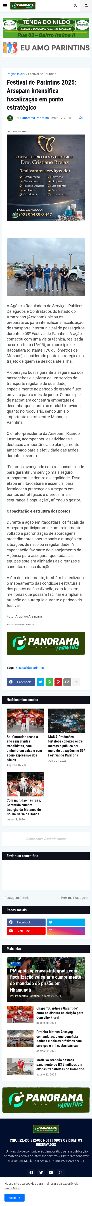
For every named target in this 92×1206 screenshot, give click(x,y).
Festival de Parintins (42, 73)
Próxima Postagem (74, 897)
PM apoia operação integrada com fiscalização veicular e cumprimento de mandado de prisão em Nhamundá (45, 980)
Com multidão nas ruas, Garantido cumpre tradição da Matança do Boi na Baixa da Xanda (24, 807)
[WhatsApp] (49, 682)
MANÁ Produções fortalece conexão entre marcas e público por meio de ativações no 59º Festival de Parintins (66, 746)
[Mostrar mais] (76, 682)
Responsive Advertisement (46, 839)
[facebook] (31, 1172)
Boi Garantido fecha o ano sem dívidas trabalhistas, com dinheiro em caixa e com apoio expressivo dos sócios (24, 748)
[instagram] (66, 931)
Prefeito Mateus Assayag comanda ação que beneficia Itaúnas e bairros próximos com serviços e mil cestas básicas (59, 1039)
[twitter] (66, 922)
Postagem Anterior (17, 897)
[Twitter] (40, 682)
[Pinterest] (58, 682)
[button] (5, 6)
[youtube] (51, 1172)
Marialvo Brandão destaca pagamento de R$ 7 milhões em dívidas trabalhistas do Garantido (60, 1064)
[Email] (67, 682)
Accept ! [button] (14, 1198)
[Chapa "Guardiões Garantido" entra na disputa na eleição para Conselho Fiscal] (20, 1014)
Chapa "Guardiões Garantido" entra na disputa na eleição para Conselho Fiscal (59, 1013)
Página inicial (16, 73)
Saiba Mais (12, 1188)
